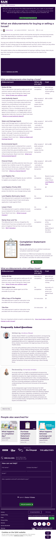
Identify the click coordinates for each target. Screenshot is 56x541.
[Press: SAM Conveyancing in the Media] (28, 449)
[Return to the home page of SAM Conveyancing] (4, 2)
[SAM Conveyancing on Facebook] (44, 524)
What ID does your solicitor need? (16, 95)
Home (2, 5)
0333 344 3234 (9, 458)
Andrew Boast (9, 30)
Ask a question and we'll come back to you (15, 479)
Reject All (48, 537)
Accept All (47, 533)
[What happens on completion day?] (9, 431)
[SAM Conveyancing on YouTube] (48, 524)
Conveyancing (12, 5)
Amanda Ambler (30, 370)
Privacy (32, 497)
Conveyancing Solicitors (35, 512)
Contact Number (32, 467)
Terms (27, 497)
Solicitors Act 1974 (12, 72)
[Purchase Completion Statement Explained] (28, 432)
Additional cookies (18, 535)
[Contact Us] (35, 524)
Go (50, 518)
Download (38, 262)
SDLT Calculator (11, 228)
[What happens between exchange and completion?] (47, 432)
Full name (5, 467)
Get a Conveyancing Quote (27, 18)
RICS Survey (48, 512)
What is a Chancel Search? (17, 171)
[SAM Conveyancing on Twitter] (39, 524)
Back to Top (6, 409)
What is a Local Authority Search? (13, 116)
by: (1, 30)
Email (4, 473)
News (6, 5)
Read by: (30, 30)
